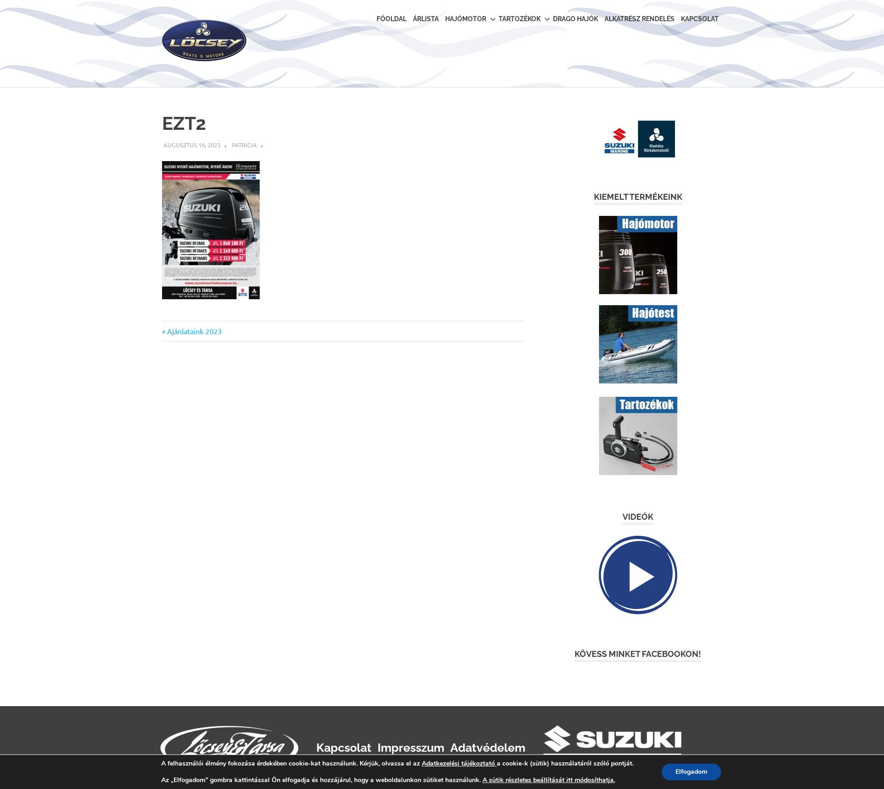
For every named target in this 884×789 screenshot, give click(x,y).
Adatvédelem (487, 747)
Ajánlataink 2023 (194, 331)
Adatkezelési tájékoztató (458, 763)
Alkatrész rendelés (640, 19)
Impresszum (411, 747)
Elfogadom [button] (691, 771)
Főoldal (392, 19)
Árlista (426, 19)
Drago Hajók (575, 19)
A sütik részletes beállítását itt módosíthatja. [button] (549, 780)
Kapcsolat (700, 19)
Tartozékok (520, 19)
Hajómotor (465, 19)
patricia (244, 145)
